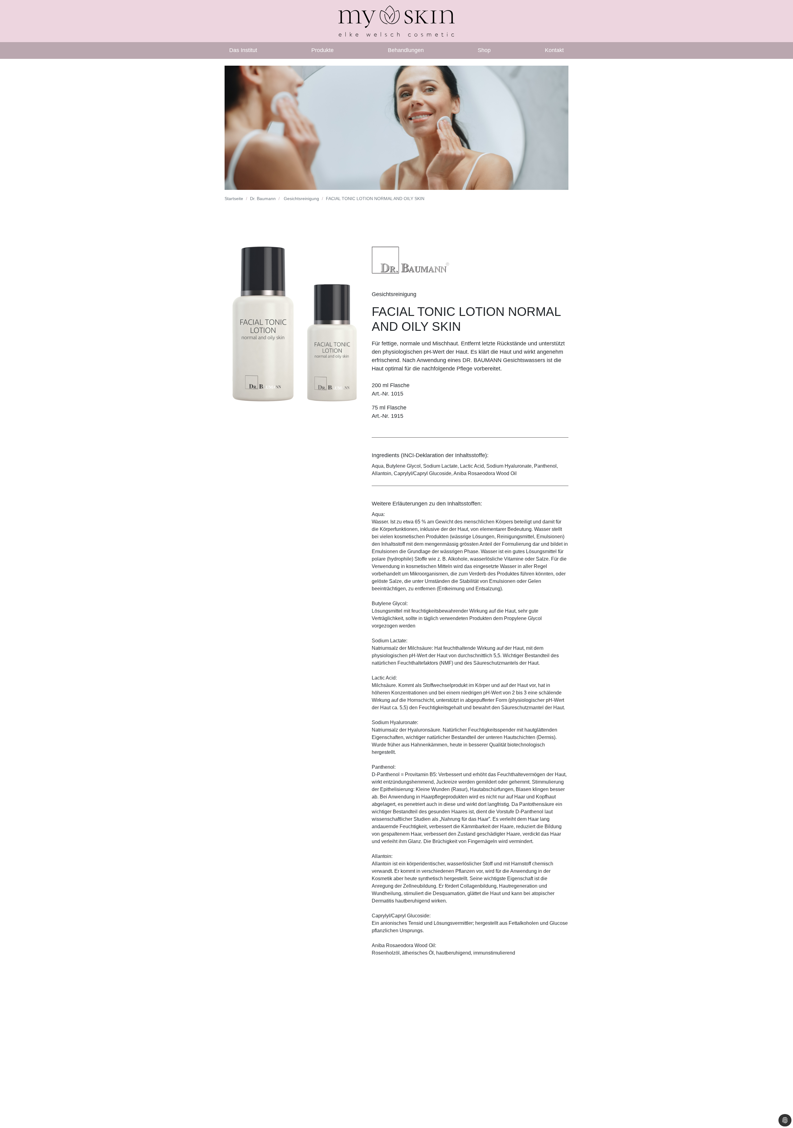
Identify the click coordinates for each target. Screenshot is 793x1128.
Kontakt (554, 50)
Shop (484, 50)
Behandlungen (406, 50)
